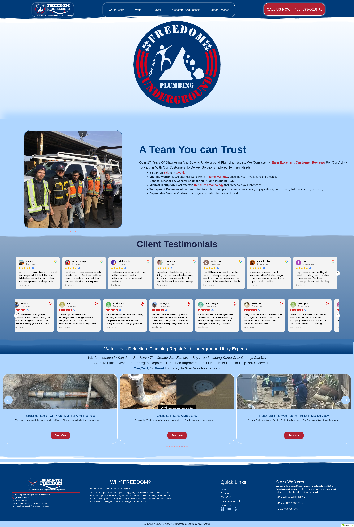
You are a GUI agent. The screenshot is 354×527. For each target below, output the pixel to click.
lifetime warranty (217, 176)
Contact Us (226, 505)
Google (180, 172)
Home (224, 489)
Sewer (157, 9)
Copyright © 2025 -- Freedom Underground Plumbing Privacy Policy (177, 524)
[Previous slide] (8, 400)
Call (137, 368)
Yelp (166, 172)
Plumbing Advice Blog (231, 501)
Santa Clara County (290, 497)
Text (144, 368)
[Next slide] (345, 400)
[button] (70, 231)
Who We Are (227, 497)
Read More (60, 435)
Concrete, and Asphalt (186, 9)
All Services (226, 493)
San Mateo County (288, 503)
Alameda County (287, 509)
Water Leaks (116, 9)
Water (138, 9)
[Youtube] (229, 509)
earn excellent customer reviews (298, 162)
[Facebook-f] (222, 509)
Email (159, 368)
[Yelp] (236, 509)
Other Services (220, 9)
